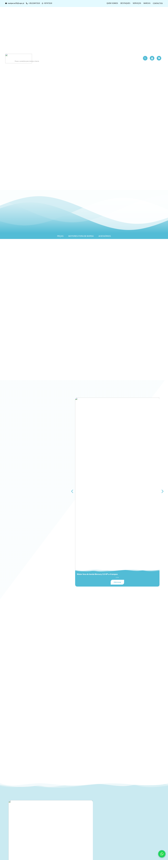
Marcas (147, 3)
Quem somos (112, 3)
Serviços (137, 3)
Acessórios (105, 236)
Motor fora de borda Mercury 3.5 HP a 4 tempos (97, 574)
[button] (72, 491)
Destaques (125, 3)
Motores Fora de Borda (81, 236)
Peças (60, 236)
